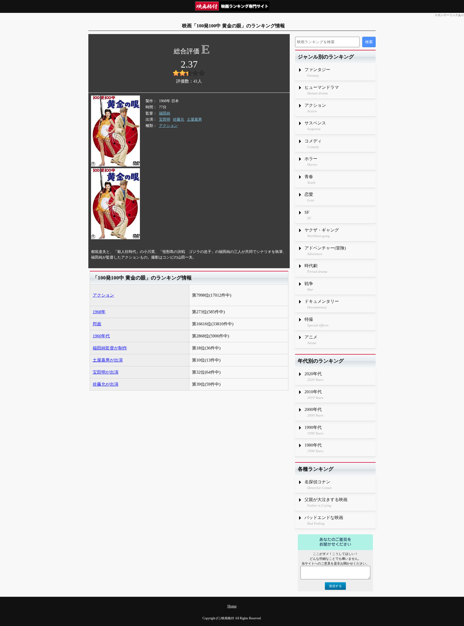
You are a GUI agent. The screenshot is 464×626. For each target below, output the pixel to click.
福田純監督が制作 (110, 348)
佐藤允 (178, 119)
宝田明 (164, 119)
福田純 (164, 113)
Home (232, 606)
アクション (168, 126)
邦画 (97, 324)
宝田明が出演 (105, 372)
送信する (335, 586)
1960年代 (101, 336)
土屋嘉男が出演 (108, 360)
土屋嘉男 (194, 119)
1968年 (99, 312)
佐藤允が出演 (105, 384)
